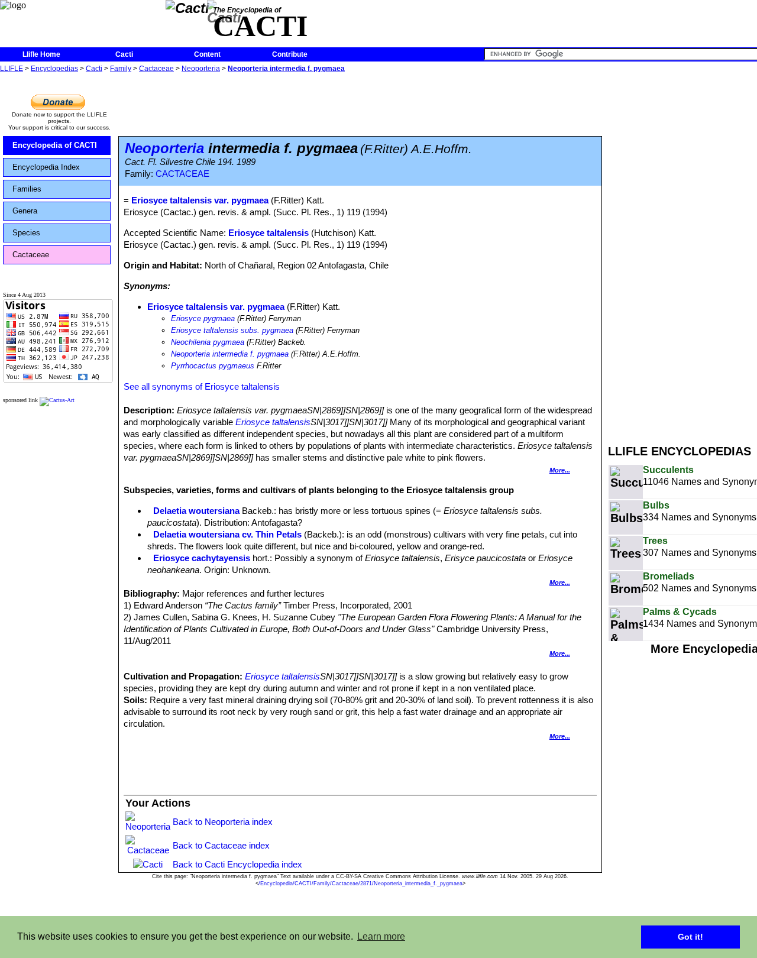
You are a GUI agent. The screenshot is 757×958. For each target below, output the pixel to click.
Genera (24, 210)
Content (207, 54)
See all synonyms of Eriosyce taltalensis (202, 386)
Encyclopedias (54, 68)
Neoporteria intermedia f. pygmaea (286, 68)
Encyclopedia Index (46, 167)
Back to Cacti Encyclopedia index (237, 864)
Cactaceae (156, 68)
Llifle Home (41, 54)
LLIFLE (11, 68)
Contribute (290, 54)
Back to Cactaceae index (221, 845)
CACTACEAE (182, 174)
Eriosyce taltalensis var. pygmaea (215, 307)
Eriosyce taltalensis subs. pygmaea (232, 330)
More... (559, 470)
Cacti (124, 54)
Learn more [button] (381, 936)
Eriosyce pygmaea (203, 318)
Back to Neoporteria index (223, 822)
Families (26, 189)
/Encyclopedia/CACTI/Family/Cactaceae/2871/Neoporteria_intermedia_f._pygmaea (360, 883)
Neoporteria (201, 68)
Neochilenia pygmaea (207, 342)
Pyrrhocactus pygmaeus (212, 365)
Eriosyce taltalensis (268, 233)
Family (120, 68)
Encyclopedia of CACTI (54, 145)
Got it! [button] (690, 936)
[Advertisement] (682, 253)
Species (26, 232)
